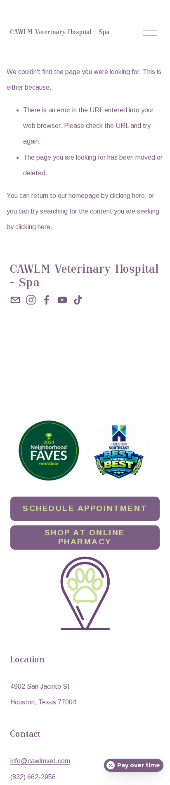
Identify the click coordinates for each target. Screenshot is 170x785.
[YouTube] (62, 300)
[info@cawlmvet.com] (15, 300)
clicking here (127, 195)
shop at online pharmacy (85, 537)
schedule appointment (85, 508)
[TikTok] (78, 300)
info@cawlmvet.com (40, 760)
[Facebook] (47, 300)
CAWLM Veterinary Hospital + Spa (60, 32)
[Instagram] (31, 300)
